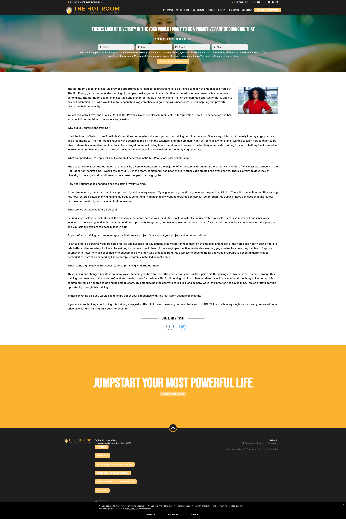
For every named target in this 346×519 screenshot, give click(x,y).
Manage (194, 514)
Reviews (222, 10)
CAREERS (101, 447)
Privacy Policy (132, 509)
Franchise (234, 10)
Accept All (151, 514)
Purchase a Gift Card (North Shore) (115, 482)
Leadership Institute (194, 10)
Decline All (173, 514)
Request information (173, 394)
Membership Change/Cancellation (114, 464)
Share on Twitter (182, 326)
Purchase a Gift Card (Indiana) (113, 473)
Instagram (274, 443)
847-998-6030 (258, 2)
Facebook (249, 443)
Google (261, 443)
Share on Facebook (170, 326)
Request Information (267, 10)
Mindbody (102, 490)
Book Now (247, 10)
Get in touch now (240, 2)
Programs (168, 10)
